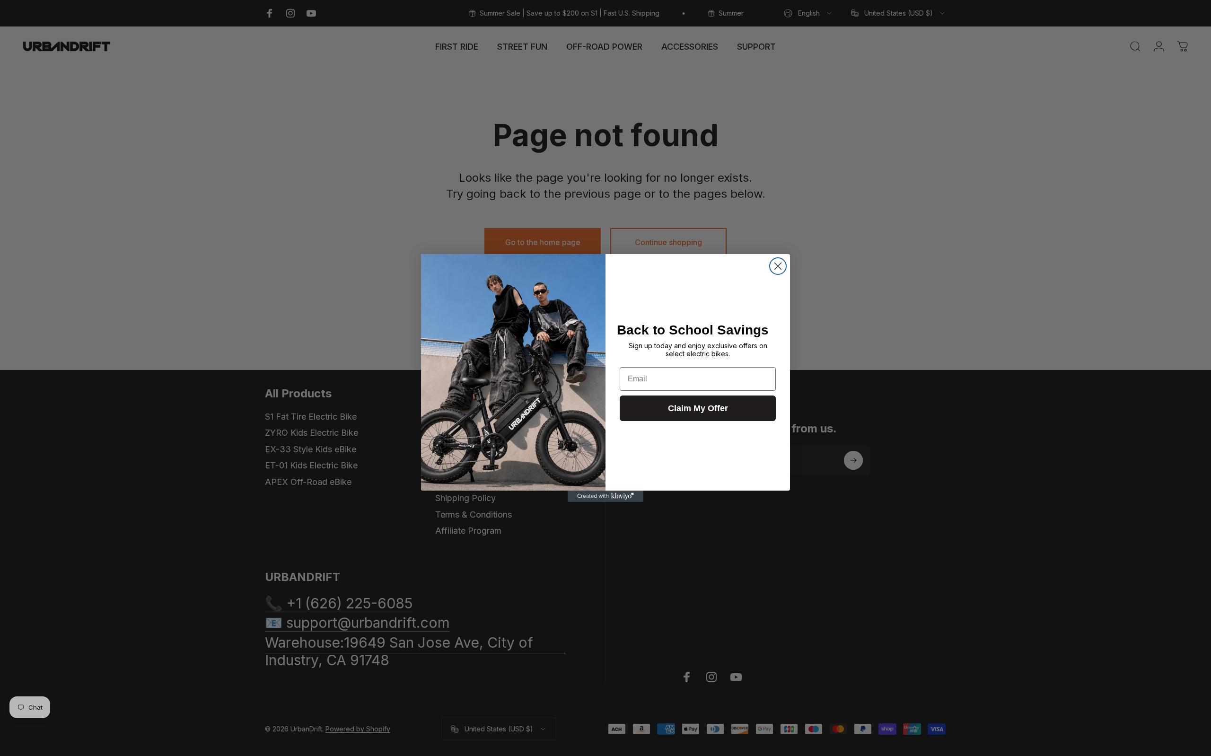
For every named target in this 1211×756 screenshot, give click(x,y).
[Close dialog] (778, 266)
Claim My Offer (698, 408)
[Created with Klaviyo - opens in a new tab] (605, 496)
